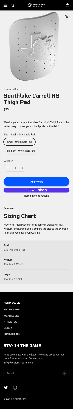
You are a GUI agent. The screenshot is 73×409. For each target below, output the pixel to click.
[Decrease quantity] (8, 167)
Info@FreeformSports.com (18, 362)
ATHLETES (10, 321)
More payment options (36, 195)
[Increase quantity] (22, 167)
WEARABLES (11, 315)
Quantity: (9, 160)
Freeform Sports (13, 89)
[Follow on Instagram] (15, 387)
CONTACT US (12, 334)
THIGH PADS (12, 309)
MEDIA (8, 328)
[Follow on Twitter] (6, 387)
